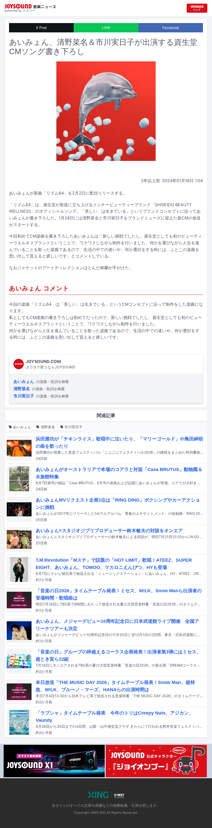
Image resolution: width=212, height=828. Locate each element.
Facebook (170, 27)
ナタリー (29, 10)
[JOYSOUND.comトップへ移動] (197, 8)
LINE (106, 27)
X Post (41, 27)
